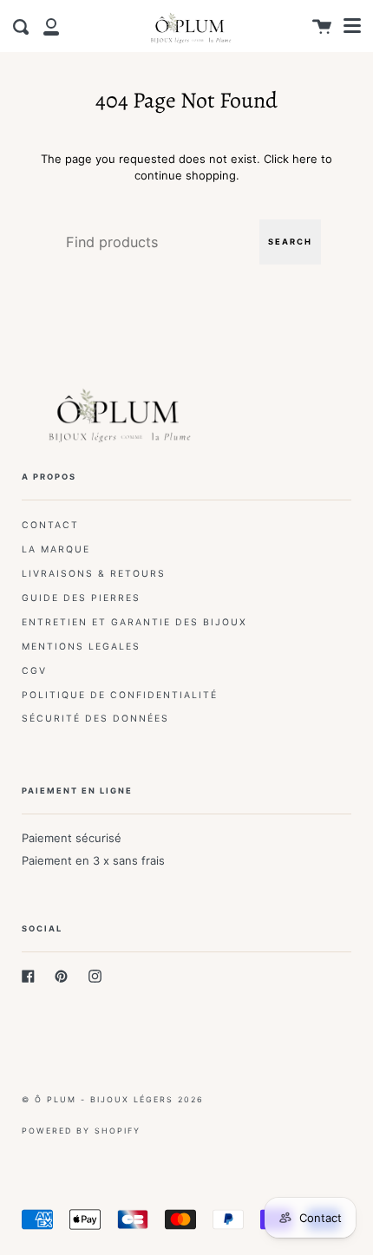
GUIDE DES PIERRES (81, 598)
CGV (34, 671)
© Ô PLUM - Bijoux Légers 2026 (113, 1099)
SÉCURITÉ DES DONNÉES (95, 718)
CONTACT (50, 525)
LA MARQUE (56, 549)
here (304, 159)
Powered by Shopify (81, 1130)
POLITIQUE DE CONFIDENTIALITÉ (120, 695)
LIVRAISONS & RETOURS (94, 573)
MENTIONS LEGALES (81, 646)
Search (290, 241)
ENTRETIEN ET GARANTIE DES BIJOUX (134, 622)
